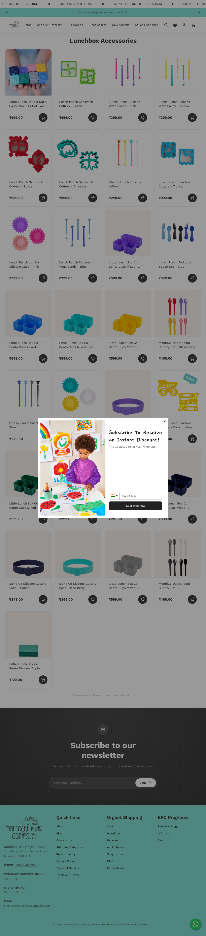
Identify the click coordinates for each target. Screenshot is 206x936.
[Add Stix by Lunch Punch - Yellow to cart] (142, 197)
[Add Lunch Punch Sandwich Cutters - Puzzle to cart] (92, 117)
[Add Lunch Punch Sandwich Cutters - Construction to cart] (192, 438)
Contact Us (64, 840)
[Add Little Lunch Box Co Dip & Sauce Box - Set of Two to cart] (43, 117)
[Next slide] (199, 12)
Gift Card (164, 833)
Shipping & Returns (69, 847)
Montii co (113, 833)
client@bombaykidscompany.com (27, 905)
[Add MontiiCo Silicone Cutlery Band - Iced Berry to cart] (92, 599)
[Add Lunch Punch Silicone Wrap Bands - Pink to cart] (142, 117)
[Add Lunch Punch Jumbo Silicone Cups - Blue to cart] (92, 519)
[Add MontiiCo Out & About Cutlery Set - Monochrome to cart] (192, 599)
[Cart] (193, 24)
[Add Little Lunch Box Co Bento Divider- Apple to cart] (43, 679)
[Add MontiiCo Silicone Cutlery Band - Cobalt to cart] (43, 599)
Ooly (110, 826)
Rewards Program (170, 826)
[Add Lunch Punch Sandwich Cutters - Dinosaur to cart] (92, 197)
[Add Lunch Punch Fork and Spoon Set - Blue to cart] (192, 278)
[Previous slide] (6, 12)
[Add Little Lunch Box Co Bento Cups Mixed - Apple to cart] (43, 519)
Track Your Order (67, 875)
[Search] (166, 24)
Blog (59, 833)
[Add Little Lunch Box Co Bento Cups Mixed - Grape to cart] (142, 278)
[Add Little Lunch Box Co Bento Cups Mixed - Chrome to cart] (142, 599)
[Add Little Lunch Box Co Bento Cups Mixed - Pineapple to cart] (142, 358)
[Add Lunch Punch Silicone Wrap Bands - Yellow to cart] (192, 117)
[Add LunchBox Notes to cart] (142, 519)
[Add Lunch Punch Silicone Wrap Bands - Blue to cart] (92, 278)
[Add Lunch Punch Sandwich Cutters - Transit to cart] (192, 197)
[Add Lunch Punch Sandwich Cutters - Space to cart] (43, 197)
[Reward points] (175, 24)
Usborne (112, 840)
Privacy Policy (65, 861)
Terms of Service (67, 868)
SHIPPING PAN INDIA (76, 3)
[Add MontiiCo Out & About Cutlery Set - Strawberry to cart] (192, 358)
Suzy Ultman (116, 854)
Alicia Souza (115, 847)
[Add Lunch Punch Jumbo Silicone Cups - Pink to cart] (43, 278)
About (60, 826)
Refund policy (65, 854)
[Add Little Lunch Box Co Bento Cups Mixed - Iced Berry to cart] (92, 358)
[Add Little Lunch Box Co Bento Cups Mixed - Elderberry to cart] (192, 519)
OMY (110, 861)
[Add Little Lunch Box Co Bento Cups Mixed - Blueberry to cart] (43, 358)
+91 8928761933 (26, 865)
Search (162, 840)
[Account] (184, 24)
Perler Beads (116, 868)
